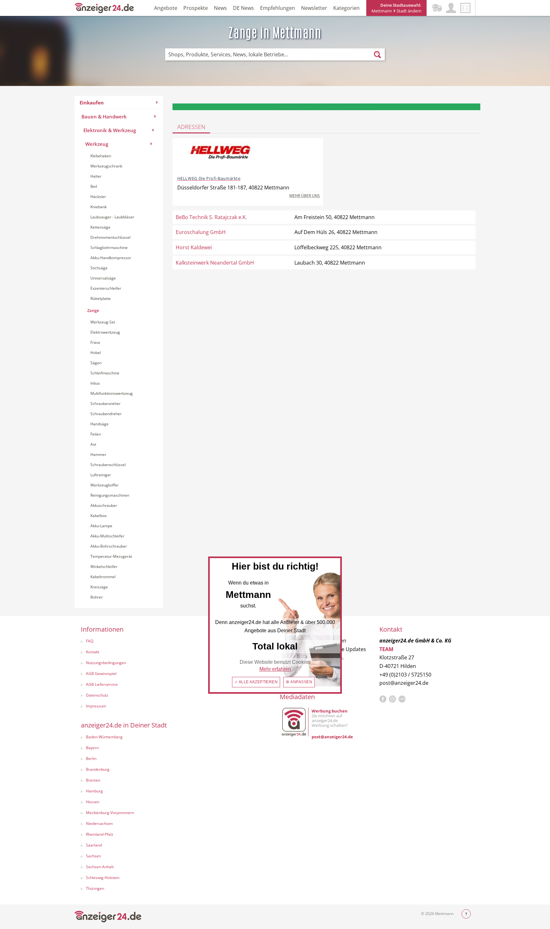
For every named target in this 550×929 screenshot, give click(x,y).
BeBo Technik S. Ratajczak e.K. (211, 217)
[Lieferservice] (436, 8)
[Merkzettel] (465, 8)
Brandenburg (97, 769)
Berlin (91, 758)
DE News (243, 8)
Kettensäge (100, 227)
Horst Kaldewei (194, 247)
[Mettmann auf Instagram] (392, 699)
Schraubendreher (106, 413)
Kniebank (98, 206)
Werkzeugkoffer (104, 485)
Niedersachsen (99, 823)
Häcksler (98, 196)
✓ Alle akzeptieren (256, 682)
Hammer (98, 454)
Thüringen (95, 888)
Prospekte (195, 8)
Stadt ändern (408, 11)
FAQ (89, 641)
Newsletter (314, 8)
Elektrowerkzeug (105, 332)
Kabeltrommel (103, 576)
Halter (96, 176)
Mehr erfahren (275, 669)
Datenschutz (97, 695)
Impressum (96, 706)
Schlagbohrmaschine (109, 247)
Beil (93, 186)
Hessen (92, 802)
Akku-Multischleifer (107, 536)
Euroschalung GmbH (201, 232)
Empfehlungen (277, 8)
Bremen (93, 780)
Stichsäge (99, 268)
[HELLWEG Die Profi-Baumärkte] (220, 156)
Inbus (95, 383)
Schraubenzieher (105, 403)
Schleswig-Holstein (102, 877)
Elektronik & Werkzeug (109, 130)
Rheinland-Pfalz (99, 834)
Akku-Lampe (101, 525)
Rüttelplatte (100, 298)
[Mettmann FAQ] (401, 699)
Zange (93, 310)
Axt (93, 444)
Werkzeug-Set (102, 322)
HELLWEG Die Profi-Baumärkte (209, 178)
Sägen (96, 362)
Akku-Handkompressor (110, 257)
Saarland (94, 845)
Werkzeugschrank (106, 166)
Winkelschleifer (103, 566)
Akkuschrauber (103, 505)
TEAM (386, 649)
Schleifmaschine (104, 373)
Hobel (95, 352)
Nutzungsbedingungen (106, 662)
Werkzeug (96, 144)
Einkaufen (92, 102)
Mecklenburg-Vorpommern (110, 812)
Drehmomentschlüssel (110, 237)
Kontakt (92, 652)
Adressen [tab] (191, 127)
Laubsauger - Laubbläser (112, 217)
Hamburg (94, 791)
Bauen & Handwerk (104, 116)
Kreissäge (99, 587)
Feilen (95, 434)
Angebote (165, 8)
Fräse (95, 342)
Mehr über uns (304, 195)
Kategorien (346, 8)
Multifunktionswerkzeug (111, 393)
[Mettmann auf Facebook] (382, 699)
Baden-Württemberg (104, 737)
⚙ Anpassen (299, 682)
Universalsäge (103, 278)
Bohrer (96, 597)
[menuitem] (118, 352)
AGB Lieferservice (102, 684)
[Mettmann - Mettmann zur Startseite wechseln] (104, 7)
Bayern (92, 747)
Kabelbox (98, 515)
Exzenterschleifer (105, 288)
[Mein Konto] (451, 8)
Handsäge (99, 424)
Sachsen (93, 856)
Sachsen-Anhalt (100, 866)
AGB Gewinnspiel (101, 673)
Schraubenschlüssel (108, 464)
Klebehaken (100, 156)
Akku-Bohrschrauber (108, 546)
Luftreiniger (100, 475)
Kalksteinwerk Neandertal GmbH (215, 262)
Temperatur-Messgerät (111, 556)
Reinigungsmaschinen (109, 495)
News (220, 8)
